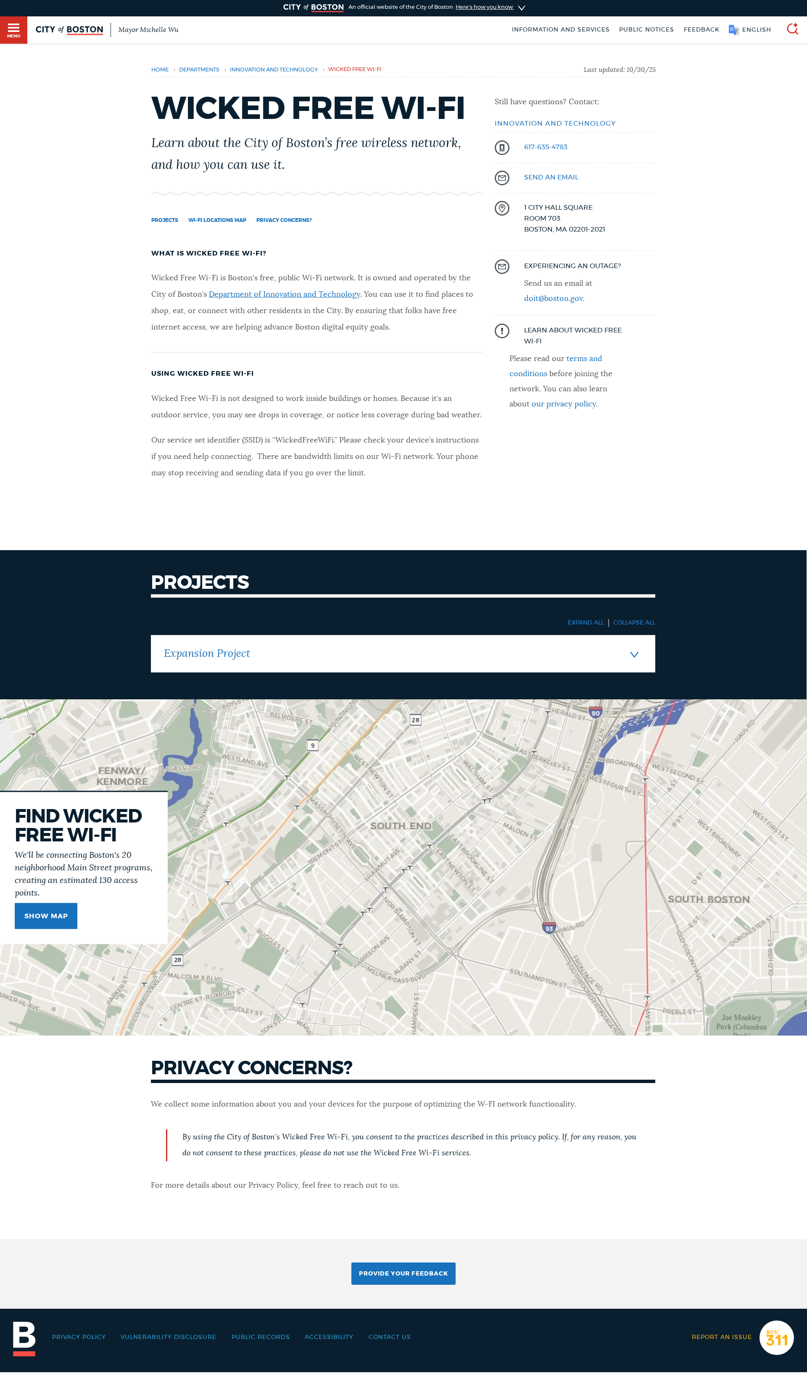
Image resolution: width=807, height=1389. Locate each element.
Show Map (46, 916)
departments (199, 70)
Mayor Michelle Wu (148, 29)
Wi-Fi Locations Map (217, 220)
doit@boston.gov (553, 299)
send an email (551, 177)
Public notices (646, 30)
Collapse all (634, 623)
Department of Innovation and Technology (284, 294)
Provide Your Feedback (403, 1274)
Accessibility (329, 1337)
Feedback (702, 30)
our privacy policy (564, 404)
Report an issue (722, 1337)
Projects (164, 220)
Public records (261, 1337)
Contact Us (390, 1337)
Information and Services (561, 30)
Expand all (586, 623)
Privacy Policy (79, 1337)
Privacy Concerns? (284, 220)
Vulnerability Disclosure (168, 1337)
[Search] (789, 30)
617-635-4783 (545, 147)
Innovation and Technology (274, 70)
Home (160, 70)
